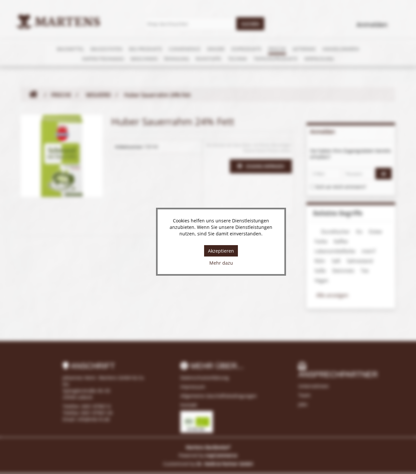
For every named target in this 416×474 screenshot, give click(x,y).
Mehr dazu (221, 263)
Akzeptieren (221, 251)
